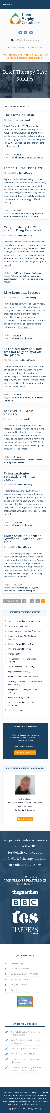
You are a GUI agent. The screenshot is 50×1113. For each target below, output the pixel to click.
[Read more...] (12, 146)
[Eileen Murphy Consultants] (6, 106)
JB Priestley (29, 213)
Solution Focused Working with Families (24, 621)
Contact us (15, 990)
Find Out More (25, 819)
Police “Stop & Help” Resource (23, 1054)
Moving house (36, 157)
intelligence (30, 397)
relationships (19, 590)
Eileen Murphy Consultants (25, 18)
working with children (14, 462)
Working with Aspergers (18, 626)
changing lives (22, 157)
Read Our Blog (17, 963)
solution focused (34, 459)
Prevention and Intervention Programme (25, 631)
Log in (40, 1108)
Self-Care (18, 273)
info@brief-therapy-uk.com (26, 40)
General (17, 154)
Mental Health (14, 654)
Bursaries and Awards (20, 979)
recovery (22, 279)
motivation (35, 276)
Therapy (27, 273)
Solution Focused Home (21, 968)
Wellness (36, 273)
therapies (28, 338)
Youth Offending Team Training (21, 666)
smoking (31, 279)
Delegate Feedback (19, 985)
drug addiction (22, 276)
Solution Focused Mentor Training (22, 644)
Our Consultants (25, 806)
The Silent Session (15, 710)
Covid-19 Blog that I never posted (24, 1048)
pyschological (10, 279)
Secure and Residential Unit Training (23, 676)
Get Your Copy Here (25, 752)
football (19, 213)
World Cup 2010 (31, 216)
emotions (19, 397)
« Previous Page (11, 600)
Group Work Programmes (19, 697)
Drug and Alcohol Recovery (19, 649)
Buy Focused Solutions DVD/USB (24, 974)
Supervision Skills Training (18, 671)
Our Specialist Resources (25, 810)
